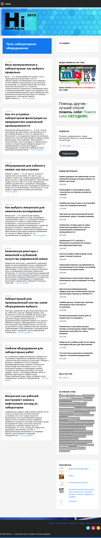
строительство (84, 441)
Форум (81, 523)
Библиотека (73, 523)
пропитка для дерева (68, 439)
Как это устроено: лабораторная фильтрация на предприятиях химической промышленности (26, 119)
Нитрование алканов (78, 482)
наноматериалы (88, 415)
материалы (78, 415)
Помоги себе (77, 114)
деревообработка (67, 405)
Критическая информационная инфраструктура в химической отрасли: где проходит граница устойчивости (77, 291)
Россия (72, 396)
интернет (81, 405)
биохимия (65, 402)
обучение (89, 425)
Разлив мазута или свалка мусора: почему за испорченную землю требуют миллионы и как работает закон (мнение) (77, 330)
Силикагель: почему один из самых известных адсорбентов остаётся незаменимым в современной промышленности (74, 228)
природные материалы (82, 434)
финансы (90, 445)
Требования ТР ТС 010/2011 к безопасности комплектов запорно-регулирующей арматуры (75, 242)
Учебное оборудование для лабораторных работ (24, 350)
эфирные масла (64, 451)
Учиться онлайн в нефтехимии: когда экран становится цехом (75, 255)
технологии (66, 444)
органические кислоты (67, 431)
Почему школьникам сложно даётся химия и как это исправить (75, 316)
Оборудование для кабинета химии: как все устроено (25, 167)
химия (73, 448)
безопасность (76, 399)
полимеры (64, 433)
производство (66, 436)
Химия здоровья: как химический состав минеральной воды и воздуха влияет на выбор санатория (77, 178)
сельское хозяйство (67, 442)
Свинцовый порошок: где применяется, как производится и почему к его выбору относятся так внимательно (77, 267)
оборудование (67, 422)
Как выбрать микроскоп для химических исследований (24, 209)
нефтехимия (74, 418)
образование (85, 422)
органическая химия (72, 428)
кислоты (62, 413)
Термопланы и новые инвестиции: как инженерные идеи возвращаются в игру (77, 279)
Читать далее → (29, 98)
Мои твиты (64, 377)
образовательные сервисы (71, 425)
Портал (88, 523)
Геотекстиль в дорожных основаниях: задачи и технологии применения (76, 354)
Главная (52, 523)
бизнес (88, 399)
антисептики (88, 396)
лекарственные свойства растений (77, 413)
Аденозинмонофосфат (79, 468)
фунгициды (63, 448)
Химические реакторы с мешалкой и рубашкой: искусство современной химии (26, 255)
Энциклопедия (61, 523)
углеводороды (80, 444)
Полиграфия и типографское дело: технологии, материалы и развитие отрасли (75, 192)
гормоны (84, 403)
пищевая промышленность (84, 431)
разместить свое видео (83, 87)
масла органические (66, 415)
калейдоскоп (85, 409)
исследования (66, 409)
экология (81, 448)
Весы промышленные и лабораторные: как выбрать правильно (24, 68)
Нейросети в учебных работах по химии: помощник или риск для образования (77, 343)
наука (63, 418)
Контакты (96, 523)
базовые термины (64, 399)
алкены (78, 396)
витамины (76, 403)
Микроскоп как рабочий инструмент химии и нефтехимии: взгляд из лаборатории (21, 401)
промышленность (79, 437)
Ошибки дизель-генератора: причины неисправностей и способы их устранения (76, 304)
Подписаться (69, 153)
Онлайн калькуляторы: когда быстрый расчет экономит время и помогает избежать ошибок (81, 493)
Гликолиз (73, 501)
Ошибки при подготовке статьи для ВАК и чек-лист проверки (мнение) (77, 204)
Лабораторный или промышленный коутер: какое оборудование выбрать (26, 302)
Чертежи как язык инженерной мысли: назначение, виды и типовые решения (76, 215)
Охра (71, 475)
